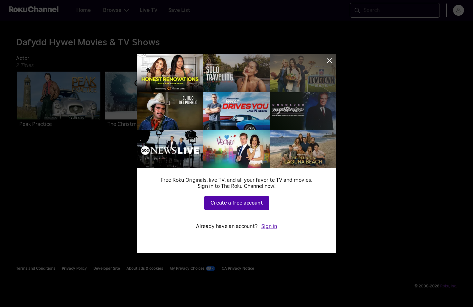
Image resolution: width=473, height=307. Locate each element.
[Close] (329, 61)
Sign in (269, 226)
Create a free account (236, 203)
